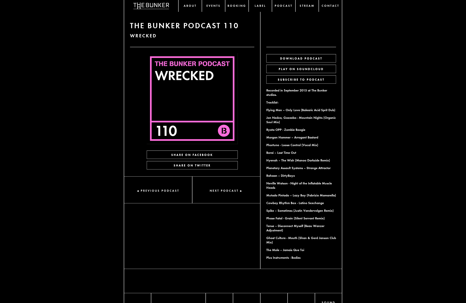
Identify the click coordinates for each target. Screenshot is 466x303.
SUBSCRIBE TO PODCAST (301, 79)
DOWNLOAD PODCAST (301, 58)
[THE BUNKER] (151, 6)
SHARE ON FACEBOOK (192, 155)
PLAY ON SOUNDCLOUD (301, 69)
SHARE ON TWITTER (192, 165)
